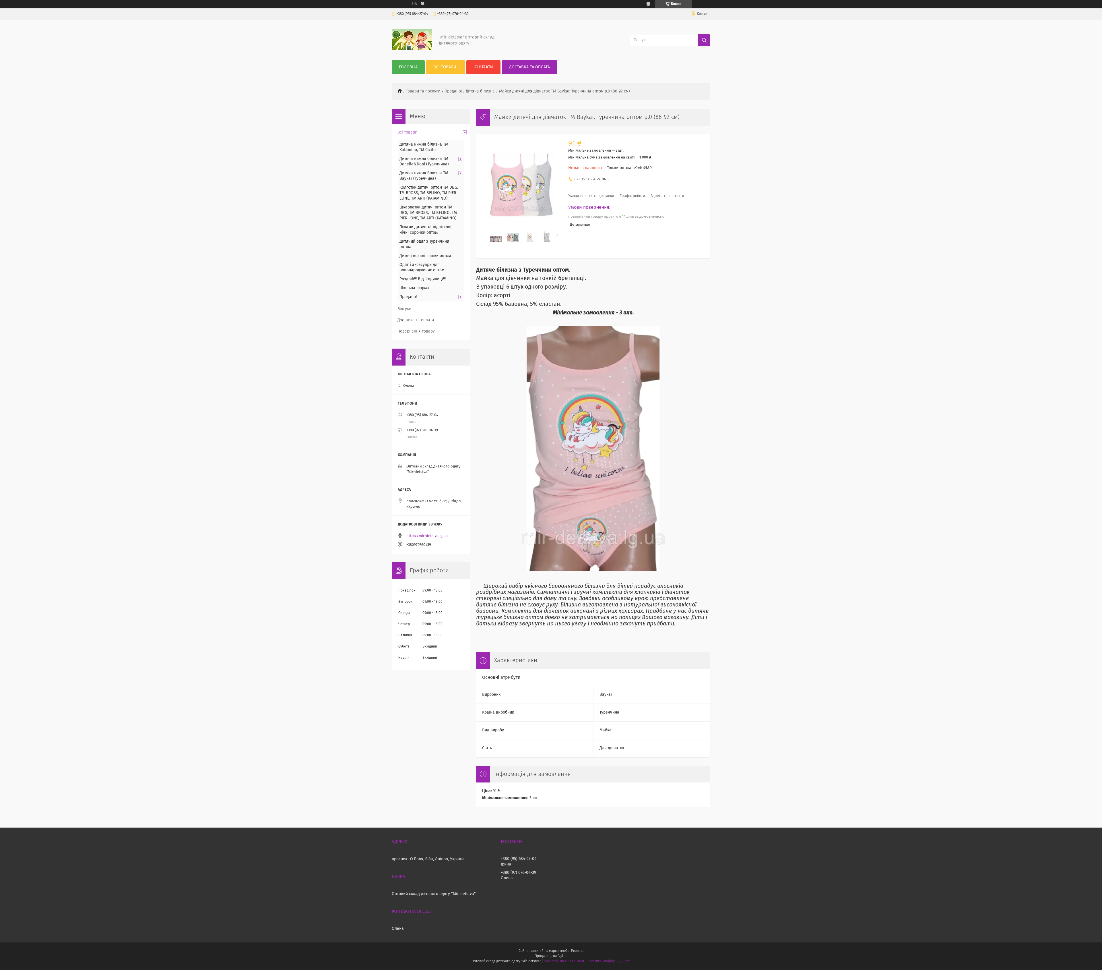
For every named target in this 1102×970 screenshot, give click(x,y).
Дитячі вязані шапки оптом (425, 256)
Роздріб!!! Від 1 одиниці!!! (422, 279)
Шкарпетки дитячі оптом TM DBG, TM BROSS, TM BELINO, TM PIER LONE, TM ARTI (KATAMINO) (428, 212)
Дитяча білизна (480, 91)
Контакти (483, 67)
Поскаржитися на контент (564, 961)
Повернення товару (416, 331)
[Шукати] (704, 40)
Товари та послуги (423, 91)
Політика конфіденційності (608, 961)
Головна (408, 67)
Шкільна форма (414, 288)
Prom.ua (577, 951)
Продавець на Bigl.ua (551, 956)
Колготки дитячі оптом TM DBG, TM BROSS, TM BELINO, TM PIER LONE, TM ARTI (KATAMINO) (428, 193)
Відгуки (404, 309)
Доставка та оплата (529, 67)
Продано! (453, 91)
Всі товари (444, 67)
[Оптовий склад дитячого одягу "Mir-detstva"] (412, 49)
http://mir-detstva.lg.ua (427, 536)
